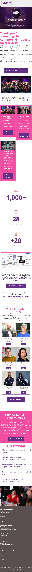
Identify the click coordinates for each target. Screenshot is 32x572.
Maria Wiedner (23, 363)
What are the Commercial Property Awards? (13, 451)
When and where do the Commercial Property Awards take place (14, 466)
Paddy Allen (8, 387)
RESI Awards (3, 561)
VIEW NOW (8, 132)
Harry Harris (8, 363)
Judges (1, 521)
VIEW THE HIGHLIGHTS (24, 135)
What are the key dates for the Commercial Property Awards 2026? (14, 458)
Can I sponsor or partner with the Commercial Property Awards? (13, 480)
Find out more (8, 176)
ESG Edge (2, 559)
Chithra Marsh (23, 339)
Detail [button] (8, 344)
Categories (2, 520)
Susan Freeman (23, 387)
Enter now (2, 518)
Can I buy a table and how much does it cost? (15, 473)
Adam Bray (8, 339)
